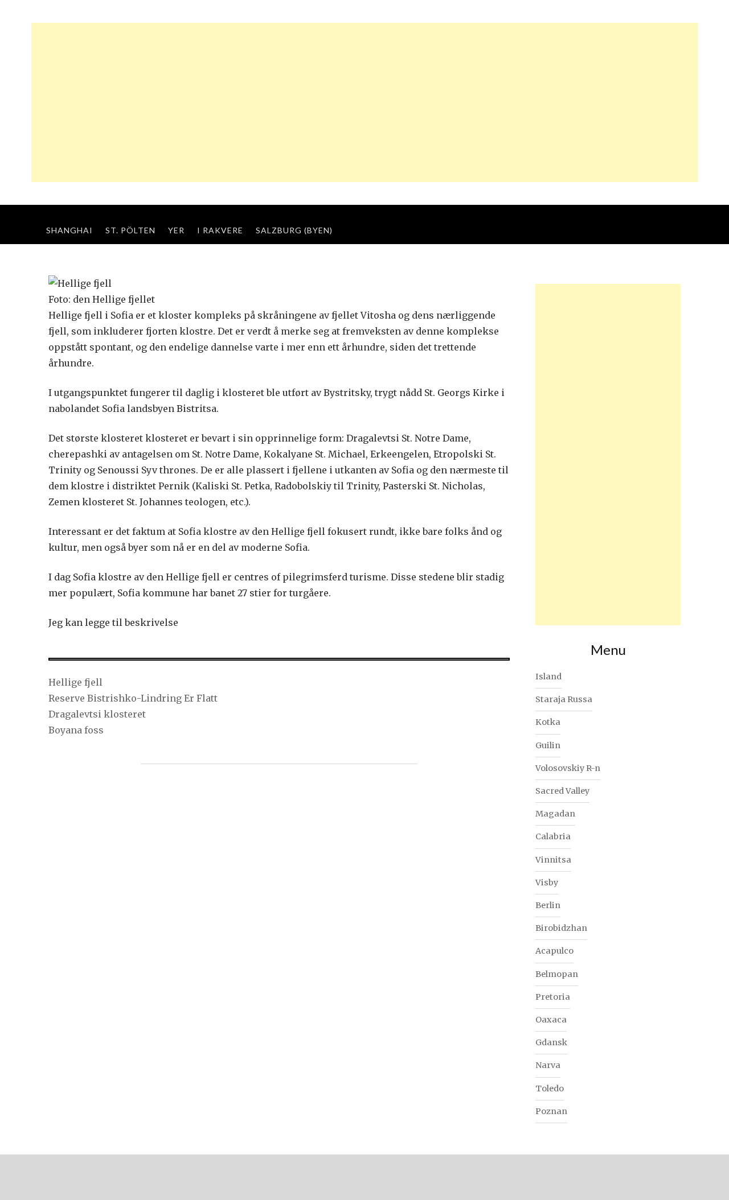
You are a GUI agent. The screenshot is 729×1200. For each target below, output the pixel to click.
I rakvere (220, 230)
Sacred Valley (562, 791)
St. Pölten (130, 230)
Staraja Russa (563, 699)
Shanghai (69, 230)
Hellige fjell (75, 682)
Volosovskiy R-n (567, 768)
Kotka (547, 722)
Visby (546, 882)
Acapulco (554, 951)
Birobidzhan (561, 928)
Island (548, 676)
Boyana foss (76, 730)
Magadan (555, 814)
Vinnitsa (553, 860)
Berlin (547, 905)
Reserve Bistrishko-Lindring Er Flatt (133, 698)
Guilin (547, 745)
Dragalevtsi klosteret (97, 714)
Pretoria (552, 997)
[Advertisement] (364, 102)
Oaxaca (551, 1020)
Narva (547, 1065)
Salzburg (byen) (294, 230)
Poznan (551, 1111)
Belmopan (556, 974)
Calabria (553, 836)
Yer (176, 230)
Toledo (549, 1088)
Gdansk (551, 1042)
